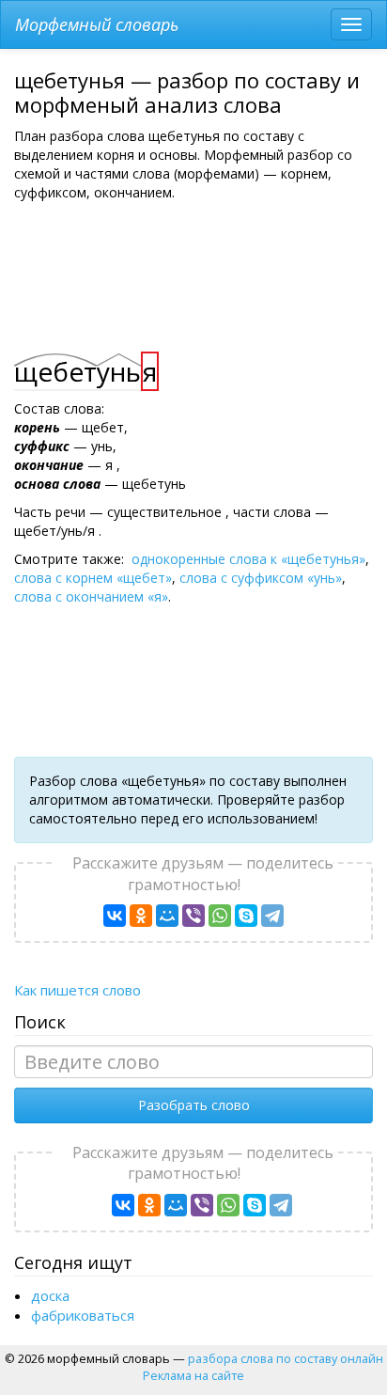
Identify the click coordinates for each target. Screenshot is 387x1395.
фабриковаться (82, 1315)
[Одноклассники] (141, 915)
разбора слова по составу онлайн (285, 1358)
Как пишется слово (77, 989)
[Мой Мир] (167, 915)
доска (50, 1295)
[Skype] (246, 915)
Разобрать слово (194, 1105)
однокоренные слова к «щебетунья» (248, 559)
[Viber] (193, 915)
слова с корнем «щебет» (93, 578)
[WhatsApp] (220, 915)
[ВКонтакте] (114, 915)
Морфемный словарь (96, 24)
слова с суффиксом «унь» (260, 578)
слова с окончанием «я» (91, 596)
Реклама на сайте (193, 1375)
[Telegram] (272, 915)
